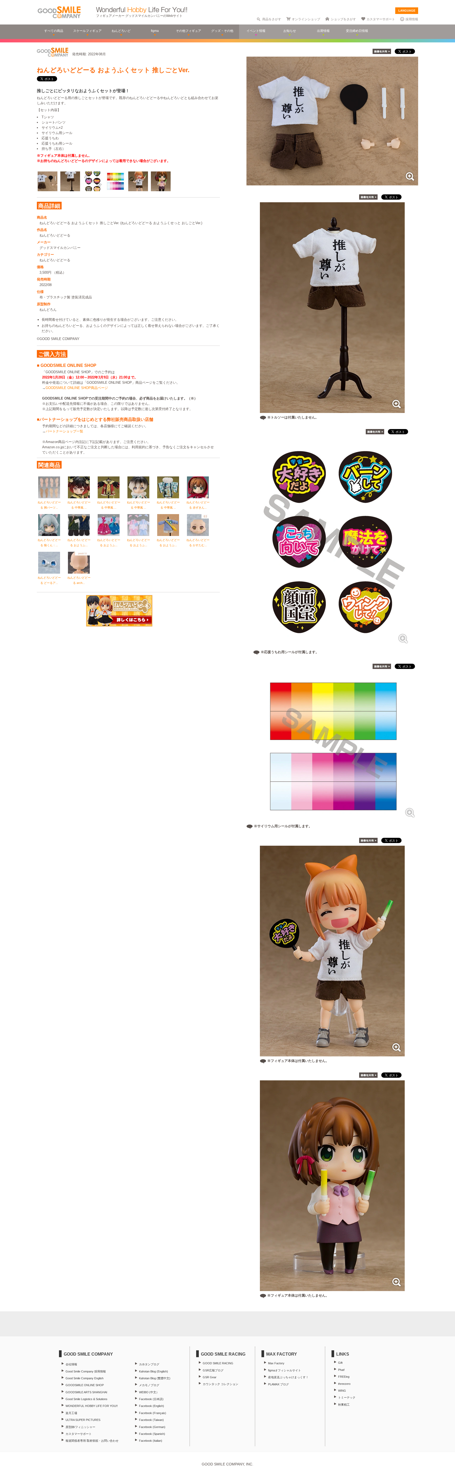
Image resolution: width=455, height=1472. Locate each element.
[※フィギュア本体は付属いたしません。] (332, 1054)
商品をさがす (271, 19)
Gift (340, 1362)
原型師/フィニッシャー (80, 1427)
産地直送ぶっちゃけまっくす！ (288, 1377)
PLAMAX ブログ (278, 1384)
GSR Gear (209, 1377)
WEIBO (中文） (149, 1392)
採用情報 (411, 19)
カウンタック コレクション (220, 1384)
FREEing (343, 1376)
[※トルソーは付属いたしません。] (332, 410)
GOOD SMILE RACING (218, 1363)
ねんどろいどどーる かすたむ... (198, 542)
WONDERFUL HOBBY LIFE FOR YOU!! (92, 1405)
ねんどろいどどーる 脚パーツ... (49, 505)
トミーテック (346, 1397)
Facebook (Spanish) (152, 1433)
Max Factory (276, 1363)
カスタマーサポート (381, 19)
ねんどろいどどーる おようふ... (79, 542)
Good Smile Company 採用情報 (86, 1371)
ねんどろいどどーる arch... (79, 580)
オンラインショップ (306, 19)
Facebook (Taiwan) (151, 1419)
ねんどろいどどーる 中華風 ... (79, 505)
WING (342, 1390)
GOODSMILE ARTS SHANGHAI (86, 1392)
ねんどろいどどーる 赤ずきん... (198, 505)
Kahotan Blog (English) (153, 1371)
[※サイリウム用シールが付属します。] (332, 819)
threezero (344, 1383)
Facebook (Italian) (150, 1440)
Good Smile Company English (84, 1378)
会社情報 (71, 1364)
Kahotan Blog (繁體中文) (154, 1378)
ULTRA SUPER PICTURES (83, 1419)
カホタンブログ (149, 1364)
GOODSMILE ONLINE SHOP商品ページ (77, 388)
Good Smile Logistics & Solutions (86, 1399)
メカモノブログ (149, 1385)
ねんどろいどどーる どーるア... (49, 580)
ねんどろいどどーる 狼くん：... (49, 542)
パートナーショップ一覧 (64, 431)
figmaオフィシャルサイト (284, 1370)
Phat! (341, 1369)
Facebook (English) (151, 1405)
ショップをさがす (343, 19)
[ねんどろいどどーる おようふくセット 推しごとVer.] (332, 183)
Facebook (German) (152, 1427)
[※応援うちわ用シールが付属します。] (332, 645)
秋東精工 (344, 1404)
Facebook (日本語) (151, 1399)
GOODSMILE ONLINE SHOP (85, 1385)
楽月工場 (71, 1413)
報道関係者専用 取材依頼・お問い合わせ (92, 1440)
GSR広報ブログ (213, 1370)
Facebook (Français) (152, 1413)
